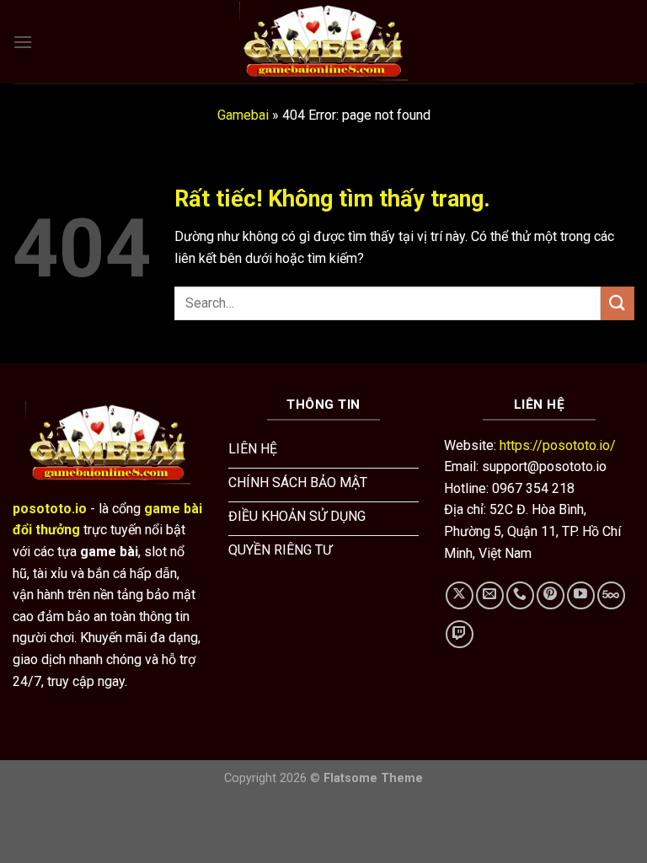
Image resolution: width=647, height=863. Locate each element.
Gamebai (243, 115)
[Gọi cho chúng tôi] (520, 595)
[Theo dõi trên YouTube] (581, 595)
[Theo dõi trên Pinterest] (550, 595)
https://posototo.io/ (558, 445)
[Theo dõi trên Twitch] (459, 634)
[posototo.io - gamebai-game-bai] (323, 41)
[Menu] (23, 41)
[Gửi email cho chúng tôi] (490, 595)
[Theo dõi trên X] (459, 595)
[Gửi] (617, 303)
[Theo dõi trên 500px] (611, 595)
